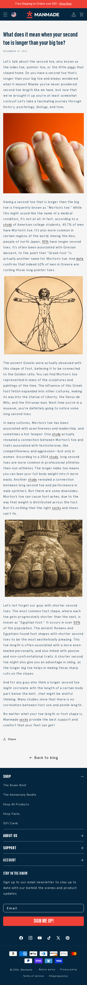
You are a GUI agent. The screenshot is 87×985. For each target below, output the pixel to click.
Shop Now (65, 3)
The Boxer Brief (14, 785)
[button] (7, 14)
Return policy (47, 969)
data (79, 259)
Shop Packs (11, 813)
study (7, 225)
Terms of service (33, 976)
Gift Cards (10, 823)
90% (45, 242)
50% (76, 622)
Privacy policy (68, 969)
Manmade (26, 969)
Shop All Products (16, 804)
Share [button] (12, 739)
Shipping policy (58, 976)
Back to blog (46, 757)
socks (56, 508)
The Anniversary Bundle (19, 794)
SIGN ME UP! (44, 921)
